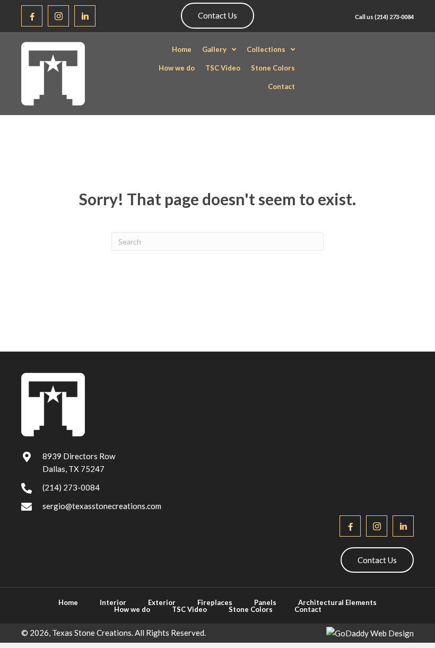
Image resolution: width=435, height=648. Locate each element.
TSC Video (189, 609)
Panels (265, 602)
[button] (31, 16)
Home (68, 602)
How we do (132, 609)
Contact (307, 609)
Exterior (162, 602)
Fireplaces (214, 602)
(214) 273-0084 (394, 16)
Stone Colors (251, 609)
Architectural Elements (337, 602)
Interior (113, 602)
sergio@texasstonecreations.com (101, 506)
